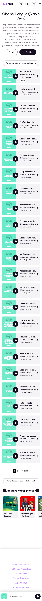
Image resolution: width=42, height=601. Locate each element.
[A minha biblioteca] (27, 4)
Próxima (24, 471)
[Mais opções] (37, 76)
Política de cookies (21, 578)
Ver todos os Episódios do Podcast (21, 481)
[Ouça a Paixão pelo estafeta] (38, 596)
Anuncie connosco (21, 587)
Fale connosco (21, 573)
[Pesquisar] (21, 4)
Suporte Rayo (21, 583)
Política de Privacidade (21, 569)
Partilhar (29, 52)
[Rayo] (21, 557)
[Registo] (34, 4)
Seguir (12, 52)
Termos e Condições (21, 564)
